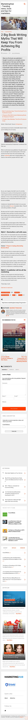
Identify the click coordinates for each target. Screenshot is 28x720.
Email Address (6, 424)
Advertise (12, 698)
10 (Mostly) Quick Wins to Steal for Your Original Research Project (13, 347)
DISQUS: (17, 369)
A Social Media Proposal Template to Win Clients (7, 358)
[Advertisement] (14, 175)
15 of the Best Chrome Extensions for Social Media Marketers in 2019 (15, 539)
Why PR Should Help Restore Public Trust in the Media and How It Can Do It (13, 629)
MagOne (21, 717)
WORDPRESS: (5, 369)
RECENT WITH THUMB (9, 508)
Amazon (12, 206)
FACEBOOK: (11, 369)
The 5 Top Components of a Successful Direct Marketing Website (22, 359)
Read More (18, 613)
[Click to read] (14, 330)
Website (4, 401)
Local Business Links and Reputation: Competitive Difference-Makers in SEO (15, 522)
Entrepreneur (19, 124)
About (6, 698)
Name (4, 396)
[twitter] (5, 710)
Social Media (11, 512)
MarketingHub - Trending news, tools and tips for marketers (7, 8)
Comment (4, 383)
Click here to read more (6, 287)
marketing (7, 155)
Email (16, 396)
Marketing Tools (9, 624)
